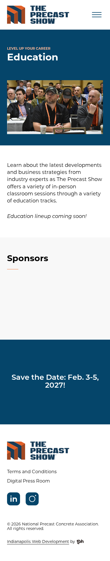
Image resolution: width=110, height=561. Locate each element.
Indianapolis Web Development (38, 542)
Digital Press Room (28, 481)
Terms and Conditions (32, 472)
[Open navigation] (97, 14)
